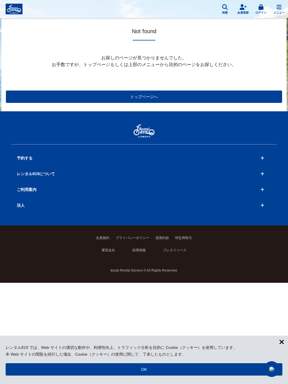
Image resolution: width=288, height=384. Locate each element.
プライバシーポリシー (132, 238)
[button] (272, 369)
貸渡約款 (162, 238)
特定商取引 (183, 238)
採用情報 (139, 250)
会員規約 (102, 238)
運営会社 (108, 250)
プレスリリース (174, 250)
